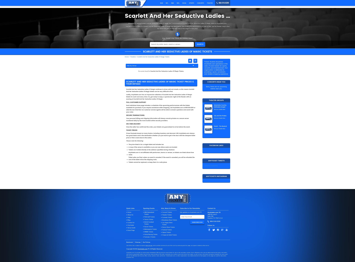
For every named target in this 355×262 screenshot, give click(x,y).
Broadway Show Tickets (169, 220)
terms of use (149, 245)
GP (222, 230)
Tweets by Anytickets (211, 166)
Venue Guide (131, 228)
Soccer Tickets (148, 226)
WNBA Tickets (148, 232)
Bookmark (129, 242)
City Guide (130, 225)
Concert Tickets (167, 212)
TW (213, 230)
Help (128, 217)
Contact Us (130, 222)
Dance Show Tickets (168, 227)
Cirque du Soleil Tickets (169, 235)
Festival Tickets (167, 230)
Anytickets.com (143, 249)
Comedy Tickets (167, 217)
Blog (128, 220)
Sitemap (138, 242)
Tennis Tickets (148, 219)
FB (209, 230)
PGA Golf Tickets (149, 217)
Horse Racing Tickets (150, 234)
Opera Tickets (166, 232)
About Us (130, 215)
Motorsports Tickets (150, 229)
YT (226, 230)
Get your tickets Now (219, 109)
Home (129, 212)
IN (218, 230)
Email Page (131, 230)
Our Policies (146, 242)
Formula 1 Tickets (149, 237)
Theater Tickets (167, 215)
